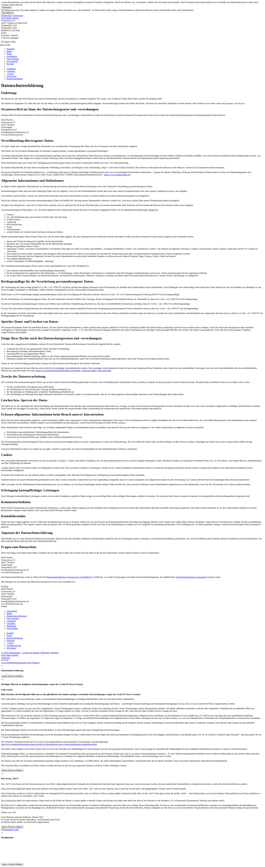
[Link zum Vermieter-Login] (10, 830)
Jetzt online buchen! (9, 655)
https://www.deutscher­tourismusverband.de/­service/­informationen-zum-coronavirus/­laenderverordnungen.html (49, 744)
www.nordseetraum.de (11, 662)
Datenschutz (6, 15)
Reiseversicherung (15, 79)
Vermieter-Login (14, 645)
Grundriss (11, 71)
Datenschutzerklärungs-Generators (191, 577)
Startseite (10, 49)
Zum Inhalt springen (10, 18)
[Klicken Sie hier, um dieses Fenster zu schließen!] (2, 665)
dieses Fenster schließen (12, 676)
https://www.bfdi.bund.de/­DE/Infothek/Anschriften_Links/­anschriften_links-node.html (73, 370)
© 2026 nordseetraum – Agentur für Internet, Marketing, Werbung (30, 653)
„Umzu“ (10, 74)
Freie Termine (13, 59)
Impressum (18, 15)
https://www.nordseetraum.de (117, 175)
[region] (132, 18)
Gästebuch (11, 69)
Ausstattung (12, 56)
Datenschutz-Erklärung (17, 616)
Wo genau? (11, 76)
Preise (9, 54)
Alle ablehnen (7, 13)
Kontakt (10, 64)
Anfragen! (5, 657)
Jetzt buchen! (12, 61)
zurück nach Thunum (30, 662)
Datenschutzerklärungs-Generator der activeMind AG (69, 577)
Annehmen (6, 7)
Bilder (9, 51)
